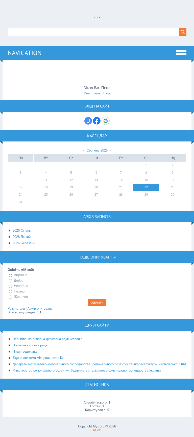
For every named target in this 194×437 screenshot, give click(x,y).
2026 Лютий (22, 237)
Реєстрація (92, 93)
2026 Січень (22, 230)
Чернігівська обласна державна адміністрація (47, 339)
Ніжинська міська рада (30, 345)
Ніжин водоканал (26, 351)
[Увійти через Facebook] (97, 121)
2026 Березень (24, 243)
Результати (16, 308)
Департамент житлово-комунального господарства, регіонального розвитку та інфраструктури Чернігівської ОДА (99, 364)
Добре (18, 280)
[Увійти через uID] (88, 121)
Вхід (106, 93)
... (97, 15)
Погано (19, 291)
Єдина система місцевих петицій (38, 358)
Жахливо (21, 297)
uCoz (97, 430)
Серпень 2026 (97, 150)
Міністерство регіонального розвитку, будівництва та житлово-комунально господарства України (87, 370)
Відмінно (20, 275)
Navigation (25, 53)
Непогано (21, 286)
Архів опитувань (40, 308)
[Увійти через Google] (106, 121)
